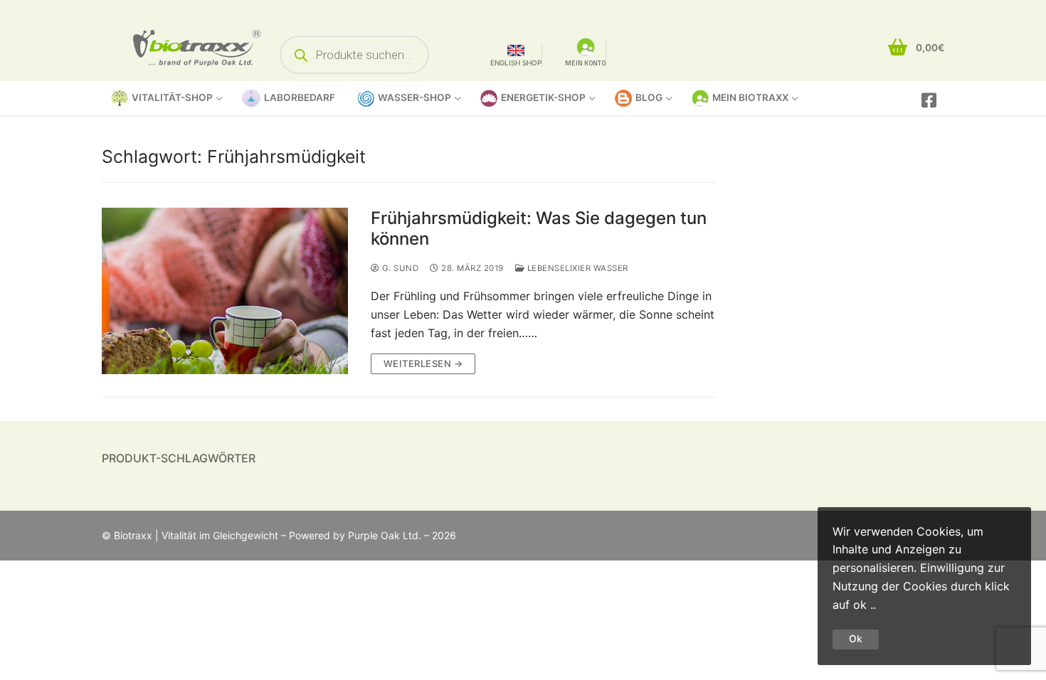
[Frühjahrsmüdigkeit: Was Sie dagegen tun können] (225, 291)
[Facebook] (929, 100)
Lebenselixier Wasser (576, 268)
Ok (855, 638)
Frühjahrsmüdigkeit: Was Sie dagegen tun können (539, 228)
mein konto (585, 63)
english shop (516, 62)
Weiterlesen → (423, 363)
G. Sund (398, 268)
